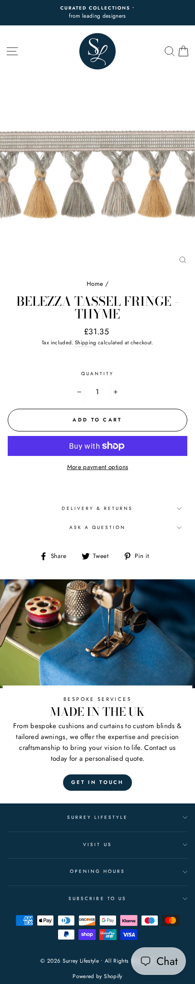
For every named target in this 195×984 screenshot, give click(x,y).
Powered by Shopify (97, 976)
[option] (97, 13)
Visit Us (97, 844)
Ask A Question (97, 527)
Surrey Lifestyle (97, 817)
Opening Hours (98, 871)
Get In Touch (97, 782)
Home (95, 283)
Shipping (86, 342)
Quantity (97, 373)
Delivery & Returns (97, 508)
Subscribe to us (97, 898)
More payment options (97, 466)
